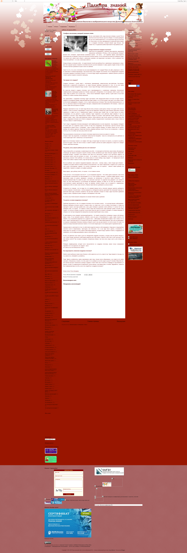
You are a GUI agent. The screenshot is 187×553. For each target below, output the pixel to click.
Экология (47, 396)
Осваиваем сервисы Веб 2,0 (134, 74)
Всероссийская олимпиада (51, 186)
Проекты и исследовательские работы (134, 64)
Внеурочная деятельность (51, 183)
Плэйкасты (47, 305)
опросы (47, 299)
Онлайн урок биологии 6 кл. (51, 292)
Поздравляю (48, 311)
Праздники (47, 317)
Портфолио (48, 315)
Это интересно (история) (51, 408)
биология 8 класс (49, 164)
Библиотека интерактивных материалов (134, 193)
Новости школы (49, 282)
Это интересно (48, 402)
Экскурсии (47, 400)
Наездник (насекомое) (54, 61)
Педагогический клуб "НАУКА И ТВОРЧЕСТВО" (50, 77)
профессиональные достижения (49, 332)
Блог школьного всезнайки (134, 202)
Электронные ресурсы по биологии (134, 40)
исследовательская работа (51, 238)
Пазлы (46, 301)
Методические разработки (51, 271)
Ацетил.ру (130, 219)
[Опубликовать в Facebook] (90, 274)
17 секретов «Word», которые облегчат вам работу (50, 127)
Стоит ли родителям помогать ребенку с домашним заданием (54, 94)
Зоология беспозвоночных (51, 225)
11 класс (47, 146)
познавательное (49, 313)
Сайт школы (131, 151)
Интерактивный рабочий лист (51, 233)
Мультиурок (131, 163)
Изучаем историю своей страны (134, 103)
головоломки (48, 198)
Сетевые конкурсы (49, 347)
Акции (46, 148)
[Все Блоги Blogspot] (95, 496)
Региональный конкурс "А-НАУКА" (55, 110)
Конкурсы (47, 247)
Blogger (123, 550)
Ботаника (47, 170)
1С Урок (130, 153)
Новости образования (50, 280)
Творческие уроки (49, 360)
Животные (47, 220)
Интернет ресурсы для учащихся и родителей (133, 69)
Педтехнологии (49, 303)
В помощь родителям (72, 276)
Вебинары (47, 176)
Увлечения (47, 367)
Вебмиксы (47, 178)
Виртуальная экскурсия (50, 181)
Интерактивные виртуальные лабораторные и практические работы (135, 189)
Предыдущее (121, 321)
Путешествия (48, 341)
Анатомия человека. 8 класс (51, 150)
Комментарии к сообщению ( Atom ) (78, 324)
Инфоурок (130, 157)
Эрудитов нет (131, 214)
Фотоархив (48, 382)
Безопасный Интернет (50, 153)
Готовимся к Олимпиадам (51, 203)
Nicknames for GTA (49, 538)
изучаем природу (49, 231)
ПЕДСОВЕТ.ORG (132, 155)
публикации (48, 339)
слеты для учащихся (50, 351)
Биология (47, 155)
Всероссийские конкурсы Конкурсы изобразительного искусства (52, 194)
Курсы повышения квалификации (49, 259)
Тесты (46, 362)
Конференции (48, 256)
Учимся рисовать (49, 375)
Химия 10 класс (49, 384)
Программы (48, 327)
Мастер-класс (48, 265)
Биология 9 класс (49, 166)
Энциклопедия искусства (134, 212)
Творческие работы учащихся (49, 354)
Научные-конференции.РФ (106, 505)
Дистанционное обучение (51, 210)
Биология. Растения (50, 168)
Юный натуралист (132, 216)
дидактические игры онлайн (51, 206)
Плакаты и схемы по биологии (133, 46)
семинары (47, 343)
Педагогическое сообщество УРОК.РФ (135, 160)
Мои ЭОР (47, 274)
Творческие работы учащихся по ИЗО (49, 357)
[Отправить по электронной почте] (85, 274)
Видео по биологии (132, 43)
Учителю (47, 378)
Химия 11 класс (49, 386)
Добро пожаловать (132, 32)
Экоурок (47, 398)
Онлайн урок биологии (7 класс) (51, 289)
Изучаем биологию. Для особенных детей (134, 58)
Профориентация (49, 334)
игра (46, 229)
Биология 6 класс (49, 160)
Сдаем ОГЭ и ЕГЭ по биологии (133, 96)
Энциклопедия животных (134, 210)
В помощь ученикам (50, 174)
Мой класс (47, 276)
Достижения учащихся (50, 218)
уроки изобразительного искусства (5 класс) (51, 369)
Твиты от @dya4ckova (133, 177)
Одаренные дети (49, 284)
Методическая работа (133, 34)
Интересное (48, 236)
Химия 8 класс (48, 388)
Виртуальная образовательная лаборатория (132, 184)
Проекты (47, 329)
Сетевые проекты (49, 349)
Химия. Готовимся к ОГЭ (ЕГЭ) (51, 391)
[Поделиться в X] (88, 274)
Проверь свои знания (50, 325)
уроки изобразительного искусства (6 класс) (51, 373)
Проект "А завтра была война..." (133, 100)
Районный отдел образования (132, 148)
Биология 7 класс (49, 162)
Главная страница (93, 321)
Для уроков (48, 213)
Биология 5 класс (49, 157)
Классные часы (48, 245)
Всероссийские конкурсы (51, 189)
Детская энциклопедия (133, 205)
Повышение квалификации (51, 307)
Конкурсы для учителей (51, 249)
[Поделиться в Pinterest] (91, 274)
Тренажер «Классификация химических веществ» (134, 196)
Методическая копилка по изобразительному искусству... (134, 50)
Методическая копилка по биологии (134, 37)
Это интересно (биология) (51, 404)
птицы (46, 337)
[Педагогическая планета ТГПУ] (99, 501)
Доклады (47, 215)
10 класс (47, 143)
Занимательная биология (51, 222)
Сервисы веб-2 (48, 345)
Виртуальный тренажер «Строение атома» (133, 200)
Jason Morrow (112, 550)
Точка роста (48, 364)
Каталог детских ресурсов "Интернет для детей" (134, 207)
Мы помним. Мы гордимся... (135, 94)
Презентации (48, 323)
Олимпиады (48, 287)
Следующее (65, 321)
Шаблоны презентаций (50, 394)
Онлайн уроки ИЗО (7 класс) (52, 295)
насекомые (47, 278)
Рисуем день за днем (133, 53)
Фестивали (47, 380)
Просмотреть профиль (54, 40)
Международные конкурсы (51, 267)
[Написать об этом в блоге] (86, 274)
